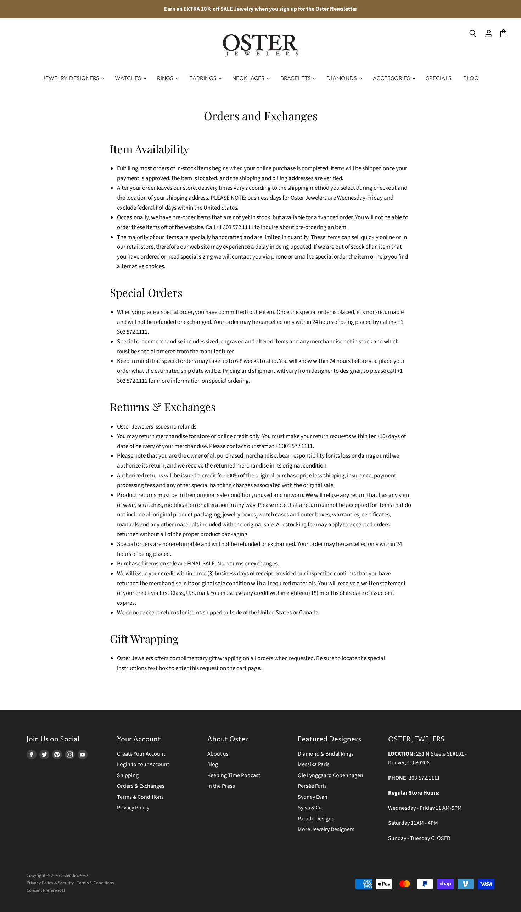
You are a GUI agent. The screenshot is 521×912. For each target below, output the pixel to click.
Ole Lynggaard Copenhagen (330, 775)
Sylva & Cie (310, 808)
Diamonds (342, 78)
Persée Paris (312, 786)
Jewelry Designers (71, 78)
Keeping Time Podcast (233, 775)
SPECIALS (439, 78)
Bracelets (296, 78)
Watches (128, 78)
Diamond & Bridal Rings (326, 754)
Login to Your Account (143, 764)
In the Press (221, 786)
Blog (471, 78)
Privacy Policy (133, 808)
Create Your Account (141, 754)
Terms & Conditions (140, 797)
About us (218, 754)
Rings (166, 78)
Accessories (392, 78)
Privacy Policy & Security (50, 883)
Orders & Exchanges (140, 786)
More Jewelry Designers (326, 829)
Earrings (203, 78)
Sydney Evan (312, 797)
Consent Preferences (46, 890)
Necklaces (249, 78)
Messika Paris (314, 764)
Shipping (128, 775)
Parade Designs (316, 819)
